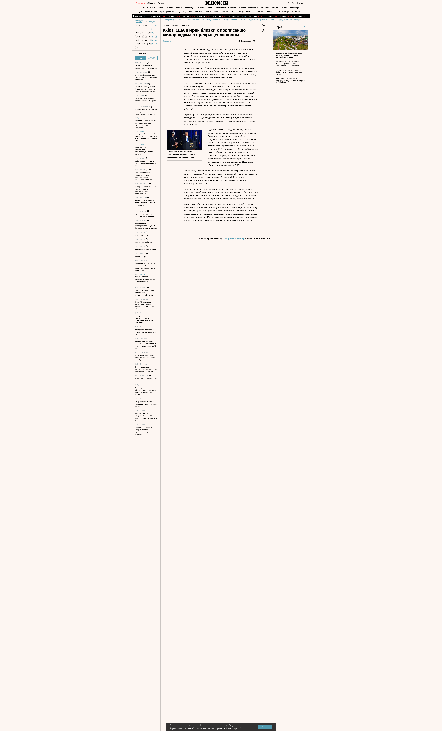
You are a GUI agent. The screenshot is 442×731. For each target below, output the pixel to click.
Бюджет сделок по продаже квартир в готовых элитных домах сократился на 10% (146, 112)
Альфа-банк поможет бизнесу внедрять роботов (146, 67)
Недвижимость (220, 8)
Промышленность (227, 12)
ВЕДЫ (140, 12)
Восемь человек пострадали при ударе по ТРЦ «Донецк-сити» (145, 279)
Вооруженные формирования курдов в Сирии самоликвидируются (146, 225)
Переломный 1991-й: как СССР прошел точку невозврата (199, 20)
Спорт (278, 12)
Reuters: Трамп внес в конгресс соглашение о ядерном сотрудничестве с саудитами (145, 430)
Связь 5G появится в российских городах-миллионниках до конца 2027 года (145, 305)
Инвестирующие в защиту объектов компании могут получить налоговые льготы (145, 391)
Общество (242, 8)
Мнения (285, 8)
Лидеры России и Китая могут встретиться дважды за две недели (145, 203)
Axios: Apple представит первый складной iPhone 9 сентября (145, 357)
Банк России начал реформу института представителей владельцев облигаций (144, 176)
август (152, 22)
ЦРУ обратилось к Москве (145, 249)
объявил (200, 204)
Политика (232, 8)
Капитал (208, 12)
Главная (166, 25)
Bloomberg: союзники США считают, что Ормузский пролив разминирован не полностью (145, 267)
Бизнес (160, 8)
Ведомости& (187, 12)
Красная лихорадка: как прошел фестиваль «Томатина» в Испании (144, 292)
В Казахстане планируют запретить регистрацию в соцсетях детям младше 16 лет (145, 344)
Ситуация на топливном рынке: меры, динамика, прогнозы (244, 20)
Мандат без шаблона (143, 242)
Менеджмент (253, 8)
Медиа (210, 8)
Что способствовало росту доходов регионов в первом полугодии (146, 77)
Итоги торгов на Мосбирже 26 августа (146, 380)
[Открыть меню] (306, 3)
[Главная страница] (216, 3)
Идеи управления (167, 12)
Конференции (287, 12)
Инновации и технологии (245, 12)
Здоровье (269, 12)
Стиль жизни (264, 8)
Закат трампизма (142, 235)
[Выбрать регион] (288, 3)
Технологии (201, 8)
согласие (205, 727)
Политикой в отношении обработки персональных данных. (219, 729)
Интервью (275, 8)
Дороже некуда (141, 257)
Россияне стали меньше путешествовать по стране (145, 99)
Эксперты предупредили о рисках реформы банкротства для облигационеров (145, 190)
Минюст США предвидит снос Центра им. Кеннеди (145, 215)
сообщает (189, 59)
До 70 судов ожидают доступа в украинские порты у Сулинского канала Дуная (146, 416)
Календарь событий (139, 22)
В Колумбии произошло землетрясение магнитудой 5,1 (146, 332)
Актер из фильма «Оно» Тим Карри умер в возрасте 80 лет (146, 404)
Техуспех (260, 12)
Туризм (297, 12)
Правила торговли (151, 12)
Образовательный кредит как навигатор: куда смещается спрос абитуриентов (145, 124)
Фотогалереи (295, 8)
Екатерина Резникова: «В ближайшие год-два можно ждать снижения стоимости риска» (146, 137)
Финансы (179, 8)
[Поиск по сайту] (293, 3)
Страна (215, 12)
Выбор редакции (169, 20)
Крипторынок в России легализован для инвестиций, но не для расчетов (144, 150)
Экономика (169, 8)
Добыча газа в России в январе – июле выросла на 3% (146, 163)
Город (178, 12)
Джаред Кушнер (244, 117)
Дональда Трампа (210, 117)
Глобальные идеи (148, 8)
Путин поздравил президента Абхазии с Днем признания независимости (146, 369)
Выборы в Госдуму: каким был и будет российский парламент (292, 20)
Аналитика (198, 12)
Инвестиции (189, 8)
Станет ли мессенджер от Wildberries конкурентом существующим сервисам (145, 89)
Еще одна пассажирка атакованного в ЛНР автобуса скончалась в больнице (144, 319)
